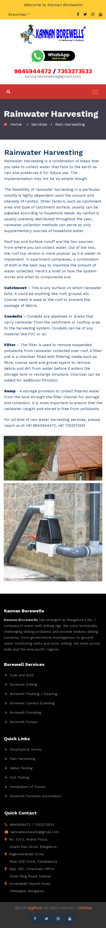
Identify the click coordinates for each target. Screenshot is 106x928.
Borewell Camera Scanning (32, 703)
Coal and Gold (22, 675)
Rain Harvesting (22, 759)
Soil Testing (19, 777)
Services (39, 124)
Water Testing (21, 768)
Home (16, 124)
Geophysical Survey (26, 749)
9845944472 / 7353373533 (32, 824)
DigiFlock (35, 907)
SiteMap (85, 907)
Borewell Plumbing (25, 712)
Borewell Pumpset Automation (35, 796)
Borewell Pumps (23, 722)
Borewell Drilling (23, 684)
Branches (17, 14)
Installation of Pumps (28, 787)
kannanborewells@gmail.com (35, 832)
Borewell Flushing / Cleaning (33, 694)
